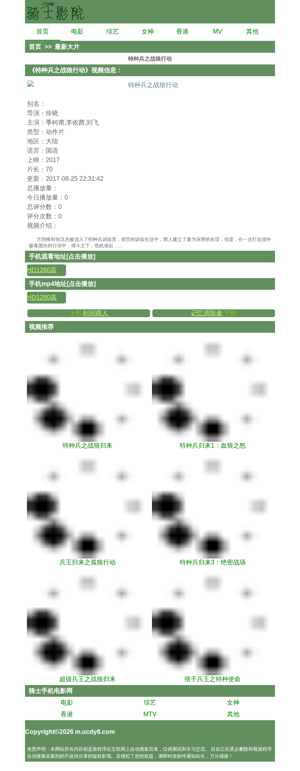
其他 (252, 31)
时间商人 (95, 313)
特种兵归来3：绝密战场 (213, 562)
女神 (147, 31)
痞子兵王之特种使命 (212, 679)
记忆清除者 (206, 313)
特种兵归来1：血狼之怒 (213, 445)
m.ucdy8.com (95, 731)
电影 (77, 31)
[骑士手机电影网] (56, 11)
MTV (150, 714)
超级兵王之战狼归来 (87, 679)
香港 (182, 31)
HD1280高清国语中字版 (60, 270)
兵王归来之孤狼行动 (87, 562)
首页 (42, 31)
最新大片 (67, 46)
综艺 (112, 31)
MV (217, 31)
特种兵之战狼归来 (87, 445)
